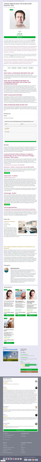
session (11, 55)
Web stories (5, 450)
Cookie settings (3, 460)
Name (6, 123)
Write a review (29, 369)
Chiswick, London (7, 309)
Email (22, 123)
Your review (7, 131)
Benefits (19, 67)
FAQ (9, 67)
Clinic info (25, 67)
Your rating (7, 128)
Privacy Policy (23, 436)
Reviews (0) (14, 67)
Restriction (23, 447)
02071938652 (22, 352)
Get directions (29, 371)
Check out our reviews (20, 430)
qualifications (16, 253)
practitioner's (30, 168)
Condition (23, 450)
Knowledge (5, 445)
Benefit (22, 449)
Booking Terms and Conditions (8, 447)
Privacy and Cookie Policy (7, 452)
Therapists (31, 67)
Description (23, 444)
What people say (7, 378)
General (4, 444)
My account (23, 434)
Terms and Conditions (7, 449)
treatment (33, 40)
